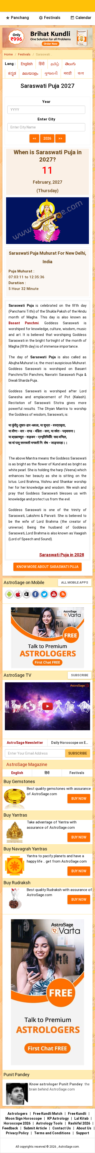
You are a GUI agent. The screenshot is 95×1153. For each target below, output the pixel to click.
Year (46, 101)
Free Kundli (77, 1114)
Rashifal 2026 (79, 1123)
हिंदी (47, 773)
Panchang (17, 17)
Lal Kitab (81, 1118)
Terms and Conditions (52, 1133)
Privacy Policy (17, 1133)
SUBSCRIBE (79, 675)
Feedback (10, 1128)
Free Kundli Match (48, 1114)
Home (8, 54)
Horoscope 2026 (17, 1123)
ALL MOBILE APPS (74, 582)
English (17, 773)
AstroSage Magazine (26, 764)
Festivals (49, 17)
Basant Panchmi (24, 323)
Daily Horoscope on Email (72, 743)
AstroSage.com (68, 1146)
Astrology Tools (49, 1123)
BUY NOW (78, 799)
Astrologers (18, 1114)
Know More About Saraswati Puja (47, 567)
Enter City (46, 119)
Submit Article (36, 1128)
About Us (84, 1128)
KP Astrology (58, 1118)
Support (82, 1133)
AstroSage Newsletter (25, 743)
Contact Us (62, 1128)
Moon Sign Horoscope (23, 1118)
